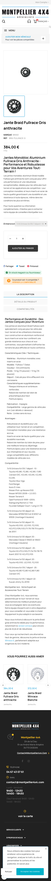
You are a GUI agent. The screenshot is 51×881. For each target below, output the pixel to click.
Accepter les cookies (30, 871)
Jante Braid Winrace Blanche (34, 696)
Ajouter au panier (23, 248)
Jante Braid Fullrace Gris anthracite (11, 696)
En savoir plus (23, 863)
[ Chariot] (13, 678)
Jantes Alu (8, 704)
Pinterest (34, 266)
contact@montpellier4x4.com (32, 753)
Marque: (8, 134)
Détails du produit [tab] (25, 301)
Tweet (22, 266)
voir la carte (25, 816)
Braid (16, 134)
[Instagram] (29, 761)
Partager (10, 266)
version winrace (25, 625)
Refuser (8, 871)
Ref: (6, 138)
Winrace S (9, 640)
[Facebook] (22, 761)
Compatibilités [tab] (25, 309)
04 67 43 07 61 (15, 771)
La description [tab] (25, 294)
